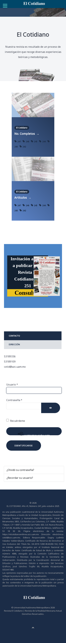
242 (24, 146)
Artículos (22, 197)
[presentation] (33, 336)
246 (27, 141)
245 (35, 141)
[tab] (33, 335)
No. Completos (26, 134)
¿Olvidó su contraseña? (20, 470)
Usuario (12, 384)
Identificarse (23, 445)
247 (19, 141)
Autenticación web (36, 434)
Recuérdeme (17, 421)
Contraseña (14, 400)
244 (44, 141)
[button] (27, 293)
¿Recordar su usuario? (20, 478)
